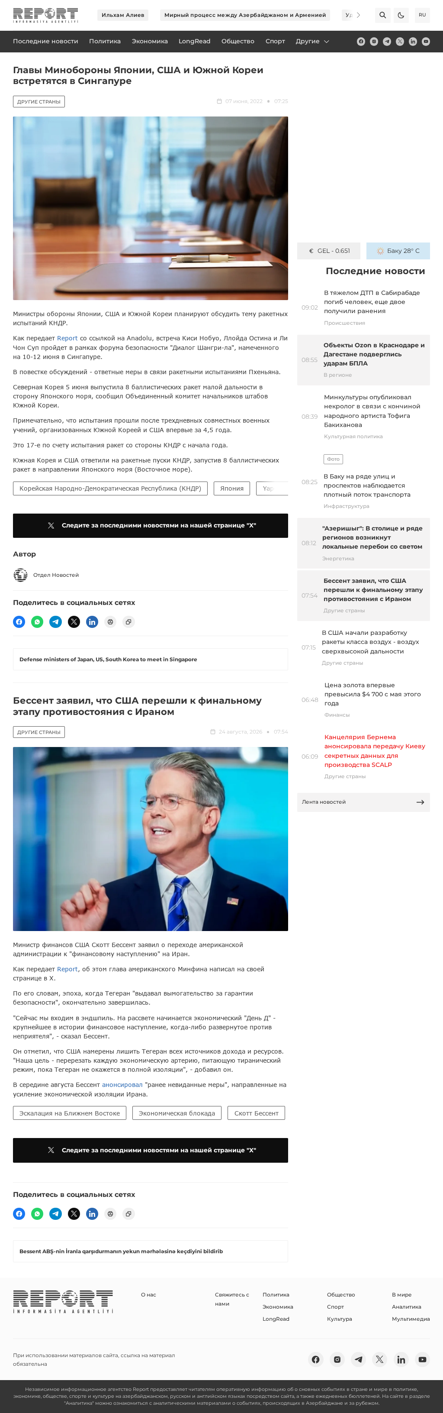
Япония (232, 488)
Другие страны (39, 102)
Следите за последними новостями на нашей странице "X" (159, 525)
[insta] (374, 41)
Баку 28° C (403, 251)
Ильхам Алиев (123, 15)
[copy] (128, 622)
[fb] (361, 41)
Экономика (278, 1306)
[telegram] (387, 41)
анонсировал (122, 1084)
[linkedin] (413, 41)
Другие (308, 41)
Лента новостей (324, 802)
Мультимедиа (411, 1319)
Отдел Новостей (56, 575)
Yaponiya (276, 488)
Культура (339, 1319)
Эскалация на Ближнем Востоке (69, 1113)
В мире (402, 1294)
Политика (276, 1294)
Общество (341, 1294)
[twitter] (400, 41)
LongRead (276, 1319)
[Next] (353, 15)
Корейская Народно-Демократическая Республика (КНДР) (110, 488)
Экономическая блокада (177, 1113)
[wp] (37, 622)
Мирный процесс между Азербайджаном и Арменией (245, 15)
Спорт (335, 1306)
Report (67, 338)
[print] (110, 622)
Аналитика (406, 1306)
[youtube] (426, 41)
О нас (148, 1294)
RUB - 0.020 (334, 251)
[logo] (45, 15)
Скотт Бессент (256, 1113)
